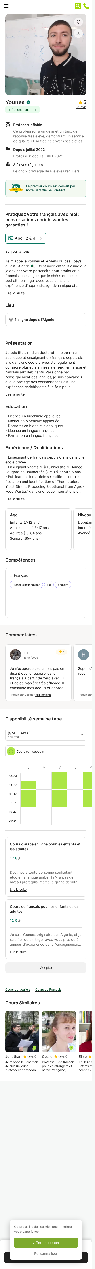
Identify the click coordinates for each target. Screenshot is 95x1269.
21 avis (81, 107)
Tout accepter (47, 1242)
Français (21, 575)
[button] (78, 22)
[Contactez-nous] (86, 6)
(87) (33, 1056)
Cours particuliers (17, 989)
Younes (15, 102)
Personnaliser (45, 1253)
